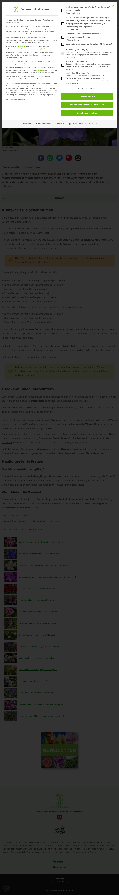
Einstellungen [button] (34, 55)
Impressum (60, 123)
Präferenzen (26, 123)
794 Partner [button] (21, 46)
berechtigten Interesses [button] (43, 49)
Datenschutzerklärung (44, 123)
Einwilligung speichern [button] (87, 113)
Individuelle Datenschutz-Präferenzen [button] (87, 104)
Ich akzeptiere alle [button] (87, 96)
